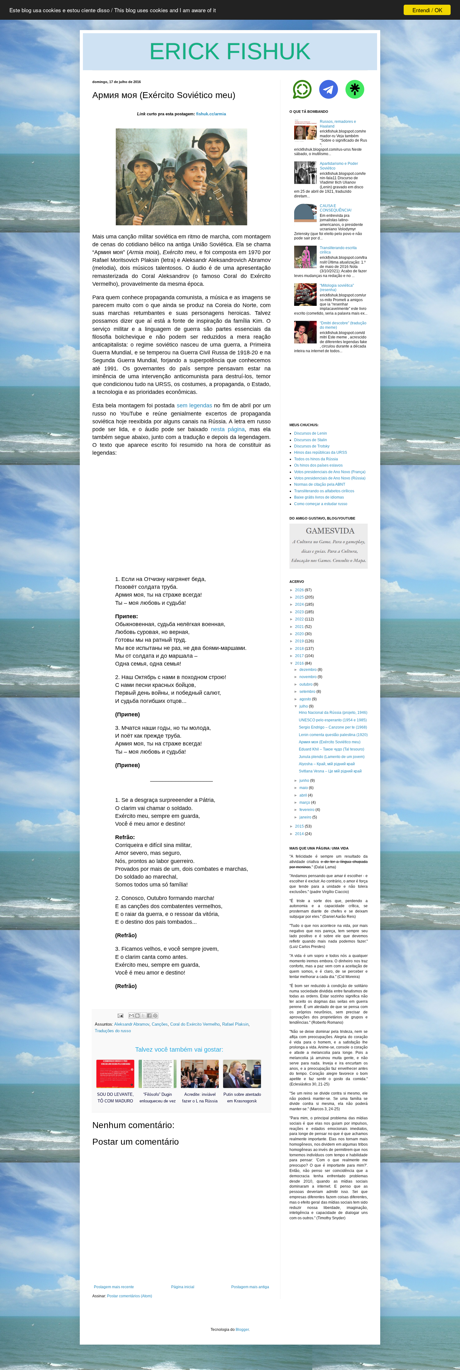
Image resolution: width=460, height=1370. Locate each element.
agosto (305, 699)
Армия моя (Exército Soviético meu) (329, 742)
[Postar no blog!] (137, 1015)
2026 (299, 590)
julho (303, 706)
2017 (299, 656)
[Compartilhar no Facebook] (149, 1015)
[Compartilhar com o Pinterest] (155, 1015)
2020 (299, 634)
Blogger (242, 1329)
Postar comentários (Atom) (129, 1296)
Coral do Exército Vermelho (195, 1024)
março (304, 802)
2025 (299, 597)
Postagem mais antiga (250, 1287)
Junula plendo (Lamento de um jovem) (332, 757)
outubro (306, 684)
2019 (299, 641)
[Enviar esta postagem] (120, 1015)
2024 (299, 604)
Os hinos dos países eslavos (318, 465)
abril (303, 795)
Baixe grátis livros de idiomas (319, 497)
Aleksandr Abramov (131, 1024)
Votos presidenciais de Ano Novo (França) (329, 472)
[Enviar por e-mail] (131, 1015)
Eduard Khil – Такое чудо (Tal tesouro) (331, 749)
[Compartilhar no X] (143, 1015)
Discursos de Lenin (310, 433)
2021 (299, 627)
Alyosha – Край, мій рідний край (327, 764)
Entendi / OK (427, 10)
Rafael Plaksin (235, 1024)
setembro (307, 691)
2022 (299, 619)
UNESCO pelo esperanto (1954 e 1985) (333, 720)
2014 (299, 834)
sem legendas (194, 405)
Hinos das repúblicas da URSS (320, 452)
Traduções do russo (113, 1030)
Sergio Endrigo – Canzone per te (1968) (333, 727)
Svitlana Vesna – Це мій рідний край (330, 771)
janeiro (305, 817)
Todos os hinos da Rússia (316, 459)
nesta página (228, 429)
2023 (299, 612)
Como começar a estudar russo (320, 504)
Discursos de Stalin (310, 440)
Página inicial (182, 1287)
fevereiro (306, 810)
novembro (308, 677)
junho (304, 780)
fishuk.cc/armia (211, 114)
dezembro (308, 669)
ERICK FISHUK (230, 51)
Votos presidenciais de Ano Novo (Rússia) (329, 478)
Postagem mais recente (114, 1287)
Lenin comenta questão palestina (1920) (333, 735)
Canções (160, 1024)
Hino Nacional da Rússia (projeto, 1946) (333, 712)
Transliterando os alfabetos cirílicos (324, 491)
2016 (299, 663)
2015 (299, 826)
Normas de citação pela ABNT (319, 484)
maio (303, 788)
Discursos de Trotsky (312, 446)
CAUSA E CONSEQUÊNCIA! (335, 208)
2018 (299, 648)
